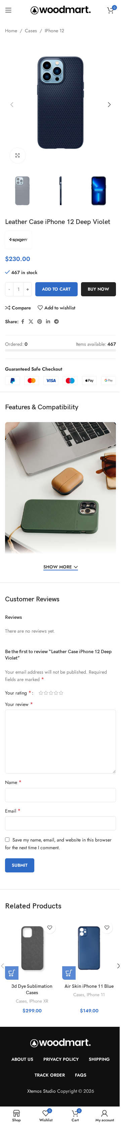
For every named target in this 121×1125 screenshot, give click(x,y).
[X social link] (31, 321)
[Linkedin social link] (48, 321)
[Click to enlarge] (17, 155)
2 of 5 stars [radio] (45, 692)
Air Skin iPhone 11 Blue (89, 986)
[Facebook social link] (22, 321)
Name (13, 782)
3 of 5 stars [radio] (50, 692)
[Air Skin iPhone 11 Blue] (89, 949)
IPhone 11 (96, 994)
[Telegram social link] (56, 321)
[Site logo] (61, 9)
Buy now (98, 289)
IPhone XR (38, 1001)
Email (13, 811)
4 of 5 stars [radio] (55, 692)
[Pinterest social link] (39, 321)
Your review (19, 704)
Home (11, 30)
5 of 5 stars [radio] (61, 692)
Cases (31, 30)
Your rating (18, 693)
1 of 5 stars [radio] (40, 692)
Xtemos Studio (41, 1091)
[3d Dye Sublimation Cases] (32, 949)
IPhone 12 (54, 30)
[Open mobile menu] (8, 10)
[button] (11, 104)
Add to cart (56, 289)
